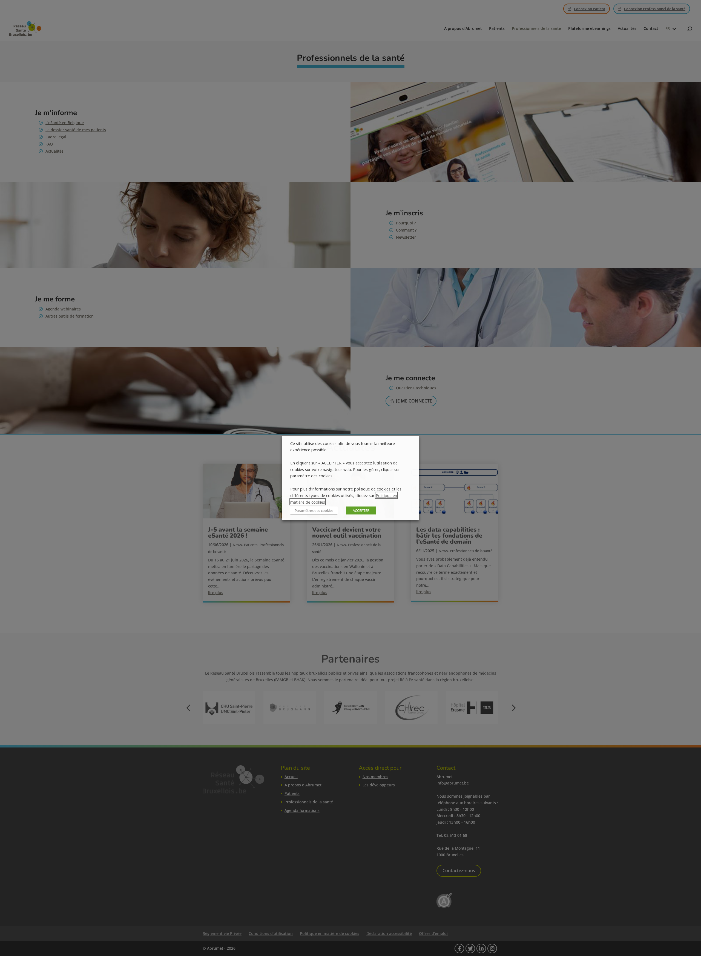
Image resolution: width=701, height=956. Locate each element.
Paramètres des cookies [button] (314, 510)
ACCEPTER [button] (361, 510)
